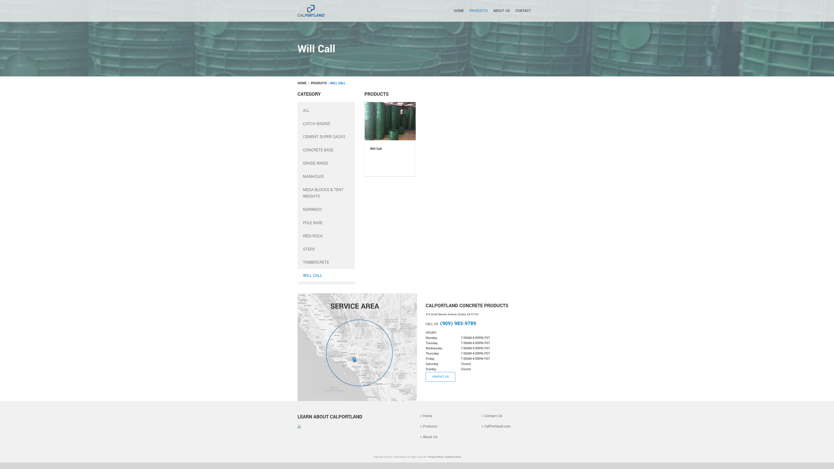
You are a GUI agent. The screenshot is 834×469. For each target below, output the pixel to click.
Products (319, 83)
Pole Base (313, 223)
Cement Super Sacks (324, 137)
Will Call (312, 275)
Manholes (313, 176)
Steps (309, 249)
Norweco (312, 209)
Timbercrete (316, 262)
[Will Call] (390, 121)
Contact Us (493, 415)
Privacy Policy (435, 457)
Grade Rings (315, 163)
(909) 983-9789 (458, 323)
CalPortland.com (497, 426)
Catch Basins (316, 124)
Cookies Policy (453, 457)
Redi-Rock (313, 236)
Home (302, 83)
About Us (430, 436)
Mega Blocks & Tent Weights (323, 193)
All (306, 110)
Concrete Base (318, 150)
